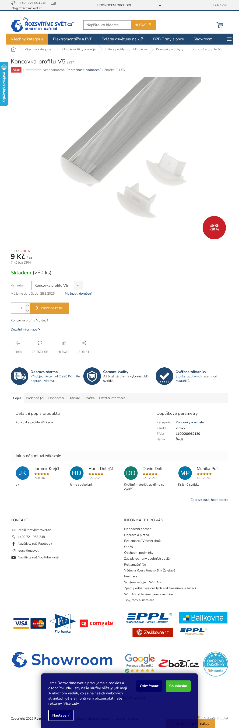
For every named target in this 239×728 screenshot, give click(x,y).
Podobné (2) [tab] (33, 398)
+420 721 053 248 (29, 537)
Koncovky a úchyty (188, 422)
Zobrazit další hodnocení (206, 500)
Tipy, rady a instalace (137, 600)
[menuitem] (25, 39)
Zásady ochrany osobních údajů (145, 558)
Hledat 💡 (141, 25)
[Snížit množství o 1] (25, 310)
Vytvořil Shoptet (215, 718)
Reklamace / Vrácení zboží (141, 541)
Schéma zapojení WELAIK (141, 582)
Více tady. (70, 703)
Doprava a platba (135, 535)
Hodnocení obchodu (112, 5)
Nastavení (59, 715)
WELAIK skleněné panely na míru (147, 594)
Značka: (113, 70)
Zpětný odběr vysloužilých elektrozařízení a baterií (158, 588)
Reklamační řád (133, 564)
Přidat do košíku (51, 308)
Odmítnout (147, 686)
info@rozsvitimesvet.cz (32, 530)
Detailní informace (22, 329)
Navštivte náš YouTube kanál (37, 557)
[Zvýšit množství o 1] (25, 305)
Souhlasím (177, 686)
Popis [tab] (15, 398)
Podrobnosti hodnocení (81, 70)
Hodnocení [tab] (54, 398)
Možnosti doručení (76, 293)
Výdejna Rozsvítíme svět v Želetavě (148, 570)
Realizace (129, 576)
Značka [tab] (88, 398)
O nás (127, 547)
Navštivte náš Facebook (33, 543)
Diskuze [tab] (72, 398)
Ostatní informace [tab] (110, 398)
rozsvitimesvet (26, 550)
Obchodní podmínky (137, 552)
